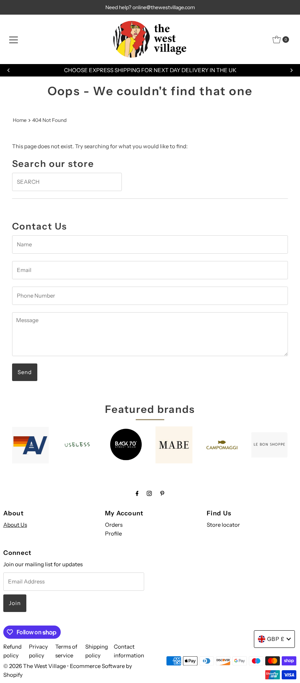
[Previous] (9, 70)
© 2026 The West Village (34, 666)
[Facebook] (137, 493)
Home (20, 120)
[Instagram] (149, 493)
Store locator (223, 524)
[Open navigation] (13, 39)
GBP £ (276, 638)
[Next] (291, 70)
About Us (15, 524)
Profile (113, 533)
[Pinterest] (162, 493)
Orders (114, 524)
